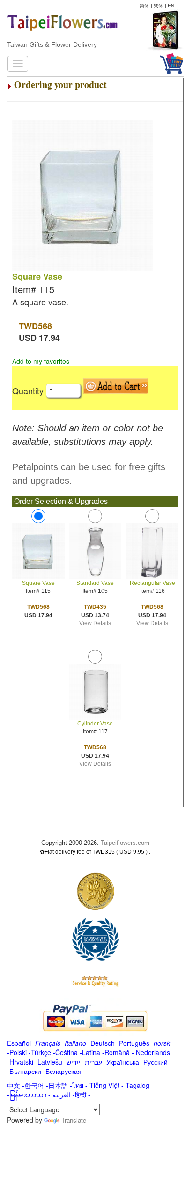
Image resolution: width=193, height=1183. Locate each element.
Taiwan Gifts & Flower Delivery (52, 44)
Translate (73, 1120)
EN (171, 5)
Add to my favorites (40, 361)
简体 (144, 5)
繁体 (158, 5)
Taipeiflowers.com (125, 842)
